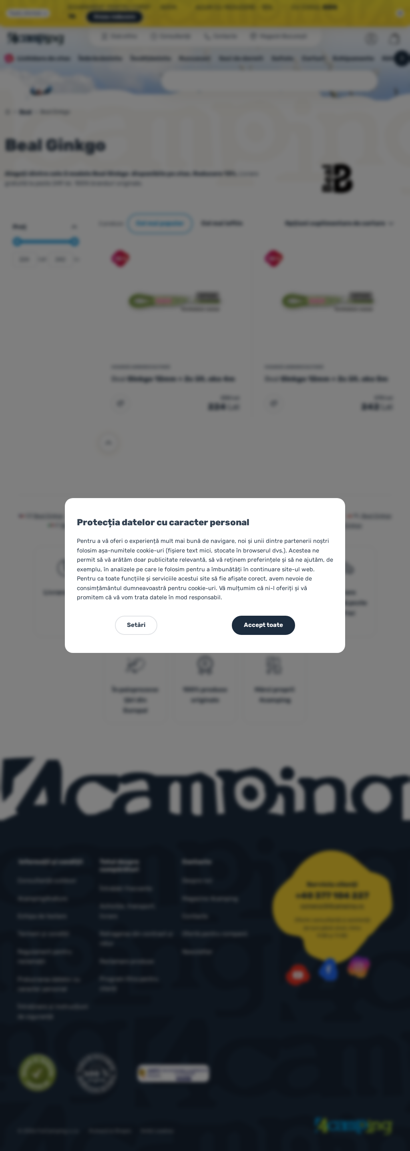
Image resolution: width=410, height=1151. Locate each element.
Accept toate (263, 625)
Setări (136, 625)
